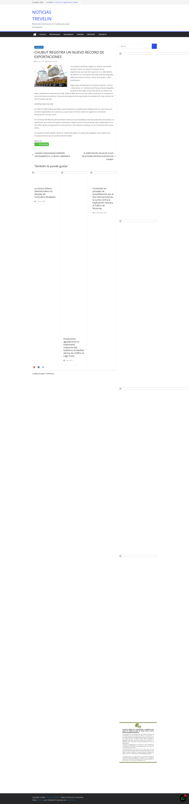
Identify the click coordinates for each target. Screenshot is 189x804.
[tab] (34, 368)
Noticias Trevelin (52, 61)
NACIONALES (68, 34)
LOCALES (42, 34)
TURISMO (80, 34)
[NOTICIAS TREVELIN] (34, 34)
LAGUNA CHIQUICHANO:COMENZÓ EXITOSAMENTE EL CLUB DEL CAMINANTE (52, 155)
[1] (183, 799)
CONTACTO (102, 34)
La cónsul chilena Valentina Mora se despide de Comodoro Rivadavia (44, 192)
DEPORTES (91, 34)
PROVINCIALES (54, 34)
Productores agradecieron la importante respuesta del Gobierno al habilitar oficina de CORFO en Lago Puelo (73, 347)
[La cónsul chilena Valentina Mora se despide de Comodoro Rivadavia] (45, 173)
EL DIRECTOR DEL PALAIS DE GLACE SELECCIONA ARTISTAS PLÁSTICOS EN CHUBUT (98, 156)
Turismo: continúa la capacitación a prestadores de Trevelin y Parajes (67, 3)
